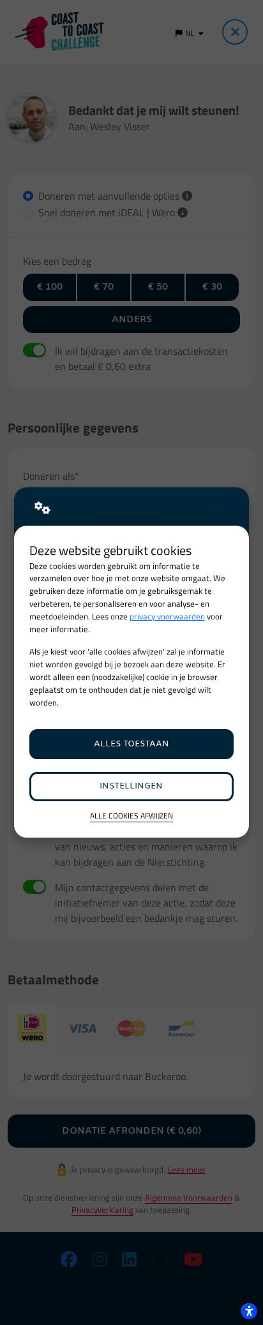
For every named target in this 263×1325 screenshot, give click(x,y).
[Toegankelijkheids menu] (249, 1311)
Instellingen (131, 786)
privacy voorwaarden (167, 616)
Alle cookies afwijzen (131, 816)
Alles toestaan (131, 744)
